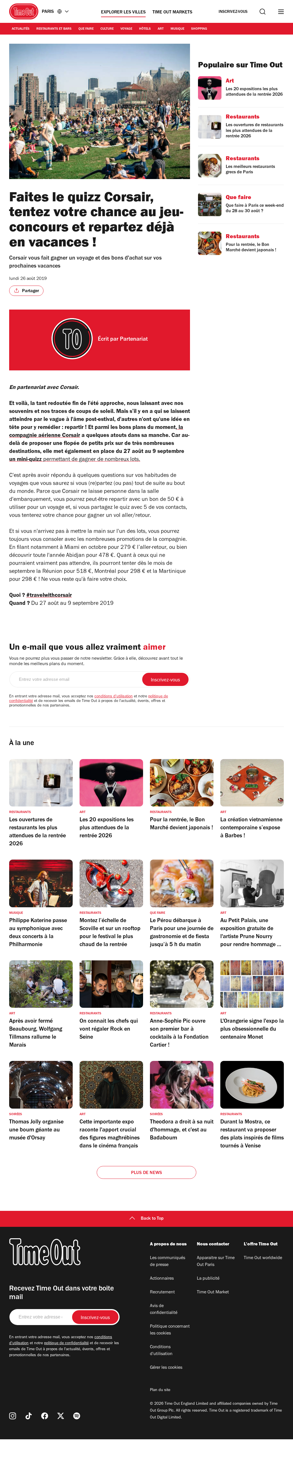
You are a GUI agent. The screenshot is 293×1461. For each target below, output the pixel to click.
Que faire (86, 29)
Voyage (126, 29)
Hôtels (145, 29)
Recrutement (162, 1292)
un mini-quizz (26, 460)
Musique (177, 29)
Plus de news (146, 1173)
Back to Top (152, 1219)
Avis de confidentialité (163, 1309)
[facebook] (44, 1415)
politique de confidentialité (66, 1344)
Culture (107, 29)
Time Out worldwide (263, 1258)
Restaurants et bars (54, 29)
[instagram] (12, 1415)
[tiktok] (28, 1415)
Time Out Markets (172, 12)
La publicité (208, 1279)
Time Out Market (213, 1292)
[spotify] (76, 1415)
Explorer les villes (123, 12)
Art (161, 29)
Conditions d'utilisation (161, 1350)
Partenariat (134, 340)
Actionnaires (162, 1279)
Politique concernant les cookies (170, 1330)
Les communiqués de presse (167, 1261)
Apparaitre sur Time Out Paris (216, 1261)
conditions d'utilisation (113, 697)
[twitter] (60, 1415)
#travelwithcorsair (49, 596)
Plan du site (160, 1390)
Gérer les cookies (166, 1368)
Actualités (20, 29)
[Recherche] (262, 11)
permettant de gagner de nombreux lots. (91, 460)
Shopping (199, 29)
